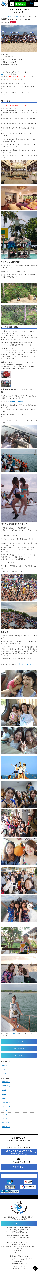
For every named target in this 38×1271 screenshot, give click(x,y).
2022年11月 (6, 1114)
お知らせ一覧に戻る (19, 1048)
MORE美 (4, 74)
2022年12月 (6, 1110)
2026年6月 (6, 1082)
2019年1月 (6, 1118)
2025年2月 (6, 1102)
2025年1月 (6, 1106)
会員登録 (30, 3)
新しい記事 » (18, 1055)
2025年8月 (6, 1094)
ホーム (9, 16)
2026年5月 (6, 1086)
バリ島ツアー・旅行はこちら (25, 664)
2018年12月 (6, 1123)
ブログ (4, 1069)
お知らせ (16, 16)
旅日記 (13, 22)
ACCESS (19, 1223)
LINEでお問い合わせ (21, 4)
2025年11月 (6, 1090)
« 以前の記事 (18, 1041)
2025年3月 (6, 1098)
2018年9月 (6, 1127)
